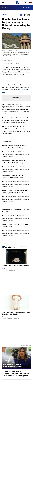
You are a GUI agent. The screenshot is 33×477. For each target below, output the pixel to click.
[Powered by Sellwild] (28, 345)
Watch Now (28, 2)
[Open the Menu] (2, 2)
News (4, 15)
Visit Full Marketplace (25, 247)
